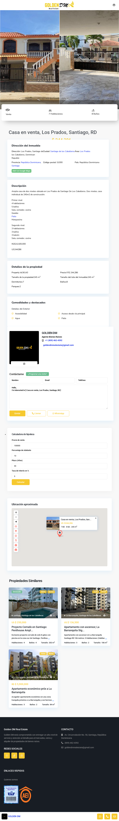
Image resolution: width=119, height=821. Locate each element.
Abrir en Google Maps (21, 171)
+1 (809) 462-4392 (53, 340)
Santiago (16, 165)
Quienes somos (11, 779)
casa (20, 191)
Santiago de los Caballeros (62, 151)
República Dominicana (31, 162)
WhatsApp (59, 413)
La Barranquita (72, 615)
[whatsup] (7, 756)
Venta (8, 114)
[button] (65, 538)
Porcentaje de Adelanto (21, 450)
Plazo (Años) (17, 460)
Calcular (21, 482)
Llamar (37, 413)
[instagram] (22, 756)
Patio (14, 216)
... (49, 638)
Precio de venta (18, 440)
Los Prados (85, 151)
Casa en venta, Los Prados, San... (76, 519)
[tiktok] (14, 756)
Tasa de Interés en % (20, 471)
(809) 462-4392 (72, 743)
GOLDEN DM (49, 333)
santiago (17, 615)
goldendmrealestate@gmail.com (58, 345)
